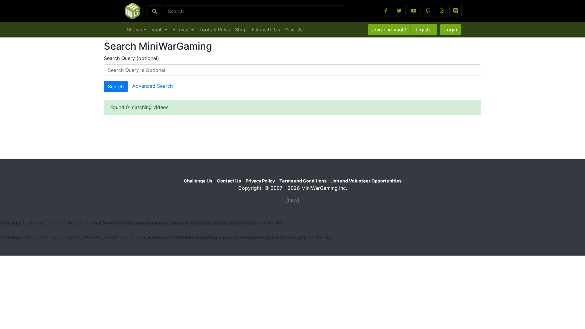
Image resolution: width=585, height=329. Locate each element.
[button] (386, 10)
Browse (181, 30)
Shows (135, 30)
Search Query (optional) (131, 58)
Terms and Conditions (303, 180)
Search (116, 86)
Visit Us (294, 30)
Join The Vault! (389, 30)
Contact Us (229, 180)
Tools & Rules (214, 30)
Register (423, 30)
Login (450, 30)
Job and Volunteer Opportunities (366, 180)
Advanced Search (152, 86)
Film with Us (266, 30)
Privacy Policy (260, 180)
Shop (241, 30)
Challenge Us (198, 180)
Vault (158, 30)
